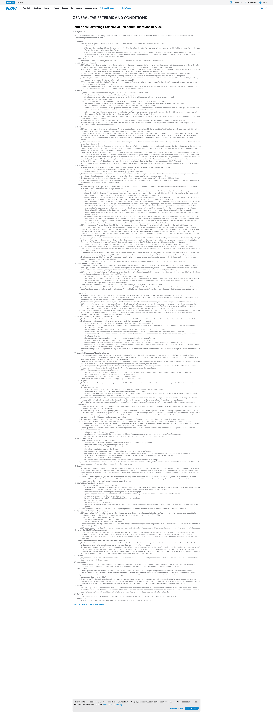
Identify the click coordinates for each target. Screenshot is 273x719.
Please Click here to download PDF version (88, 604)
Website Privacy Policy (112, 704)
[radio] (10, 2)
